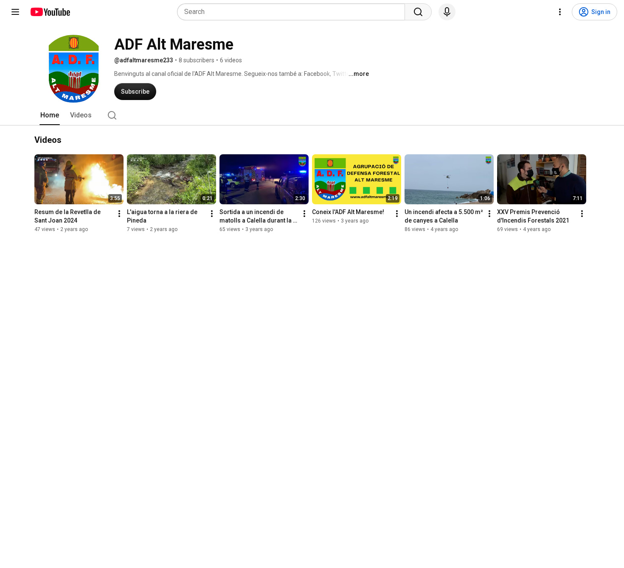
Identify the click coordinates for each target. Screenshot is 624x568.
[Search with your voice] (446, 11)
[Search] (418, 11)
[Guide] (15, 12)
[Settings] (560, 12)
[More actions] (119, 213)
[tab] (49, 115)
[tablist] (312, 115)
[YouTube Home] (50, 12)
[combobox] (293, 12)
